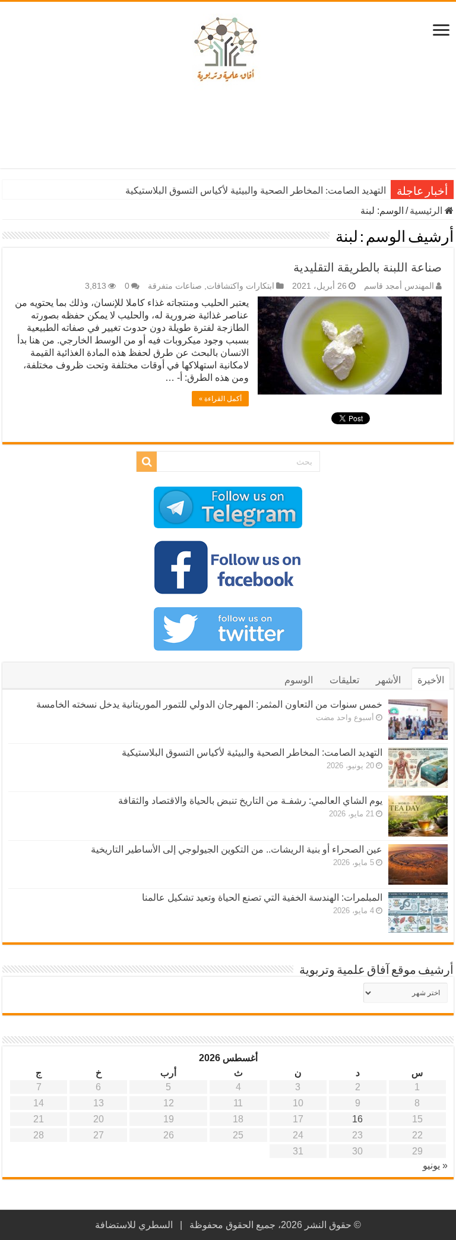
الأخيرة (430, 680)
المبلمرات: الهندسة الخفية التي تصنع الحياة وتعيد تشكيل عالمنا (262, 897)
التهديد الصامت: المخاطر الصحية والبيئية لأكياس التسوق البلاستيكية (255, 190)
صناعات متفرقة (175, 286)
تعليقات (344, 680)
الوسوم (298, 680)
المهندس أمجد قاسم (399, 286)
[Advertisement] (228, 129)
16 (357, 1119)
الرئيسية (427, 211)
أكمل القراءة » (220, 399)
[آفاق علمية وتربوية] (228, 50)
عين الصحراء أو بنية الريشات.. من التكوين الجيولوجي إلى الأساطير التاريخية (236, 849)
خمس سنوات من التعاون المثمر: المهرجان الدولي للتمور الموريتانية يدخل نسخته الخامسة (209, 704)
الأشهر (388, 680)
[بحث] (147, 462)
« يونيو (435, 1165)
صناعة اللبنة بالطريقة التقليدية (367, 267)
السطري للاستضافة (134, 1225)
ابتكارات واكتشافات (240, 286)
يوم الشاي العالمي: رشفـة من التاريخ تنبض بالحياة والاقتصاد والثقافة (250, 801)
